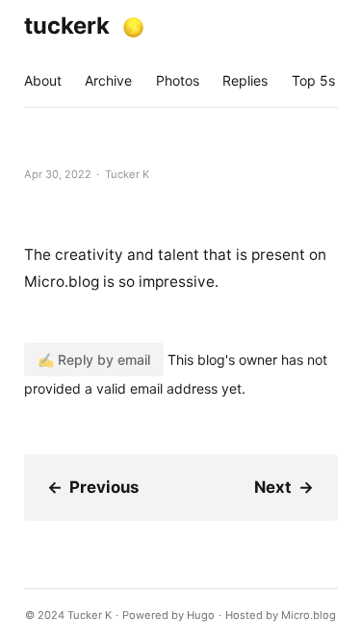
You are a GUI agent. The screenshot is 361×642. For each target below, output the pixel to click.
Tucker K (89, 615)
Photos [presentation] (177, 80)
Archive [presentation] (108, 80)
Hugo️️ (201, 615)
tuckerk (67, 25)
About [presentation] (43, 80)
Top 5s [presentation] (313, 80)
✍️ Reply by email (94, 359)
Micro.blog (308, 615)
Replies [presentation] (245, 80)
